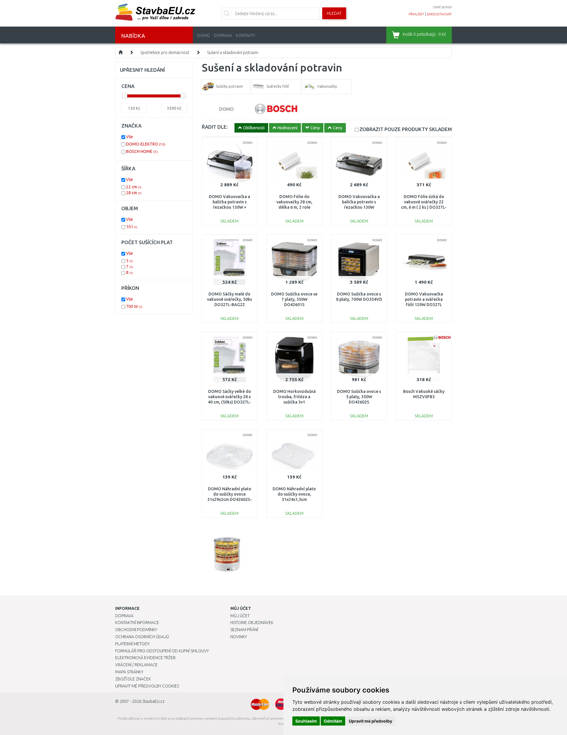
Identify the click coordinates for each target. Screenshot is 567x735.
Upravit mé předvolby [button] (370, 720)
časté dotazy (442, 7)
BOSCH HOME (142, 151)
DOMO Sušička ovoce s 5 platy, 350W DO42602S (359, 396)
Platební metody (132, 643)
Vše (129, 136)
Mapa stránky (129, 671)
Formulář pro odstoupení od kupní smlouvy (162, 651)
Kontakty (245, 35)
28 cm (133, 192)
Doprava (223, 35)
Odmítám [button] (333, 720)
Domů (203, 35)
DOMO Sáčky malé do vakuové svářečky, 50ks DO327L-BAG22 (229, 299)
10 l (131, 226)
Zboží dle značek (133, 679)
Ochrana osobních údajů (142, 636)
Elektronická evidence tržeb (145, 657)
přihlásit (416, 14)
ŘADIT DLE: (215, 127)
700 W (134, 306)
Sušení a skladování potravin (232, 52)
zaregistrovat (439, 14)
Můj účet (240, 615)
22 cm (133, 186)
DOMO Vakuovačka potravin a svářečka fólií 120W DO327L (424, 299)
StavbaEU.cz (153, 701)
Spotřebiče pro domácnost (164, 52)
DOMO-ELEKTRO (145, 144)
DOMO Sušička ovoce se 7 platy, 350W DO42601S (294, 299)
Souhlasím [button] (306, 720)
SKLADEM (405, 129)
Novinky (238, 636)
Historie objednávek (251, 622)
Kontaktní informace (137, 622)
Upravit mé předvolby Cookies (147, 686)
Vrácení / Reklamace (136, 664)
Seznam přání (244, 629)
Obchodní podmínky (136, 629)
